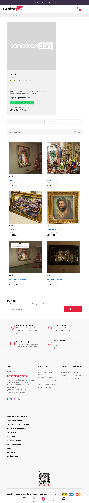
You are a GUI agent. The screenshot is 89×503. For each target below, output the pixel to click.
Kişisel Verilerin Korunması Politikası (47, 373)
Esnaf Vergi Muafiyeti (45, 387)
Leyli (11, 176)
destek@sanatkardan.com (16, 392)
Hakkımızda (65, 372)
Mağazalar (18, 15)
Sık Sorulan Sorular (65, 380)
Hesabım (76, 372)
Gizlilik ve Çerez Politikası (47, 384)
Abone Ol (73, 309)
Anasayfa (10, 15)
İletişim (63, 375)
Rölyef (11, 180)
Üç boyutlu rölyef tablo (55, 230)
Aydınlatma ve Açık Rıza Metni (48, 381)
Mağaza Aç (77, 375)
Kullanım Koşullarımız (45, 378)
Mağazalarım (77, 379)
